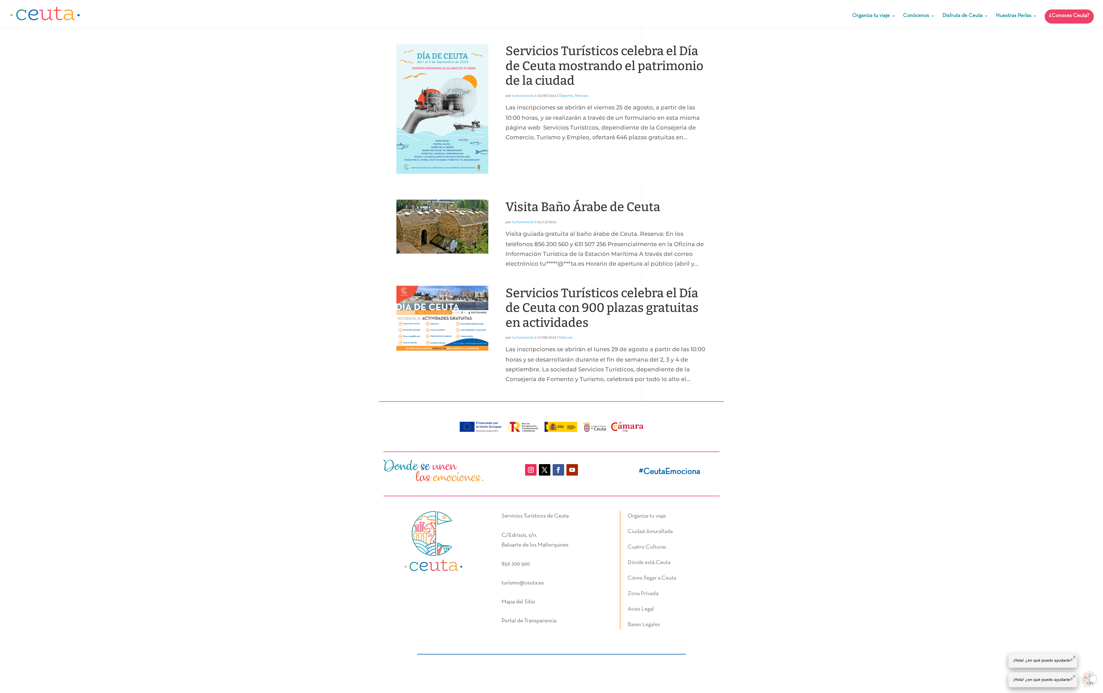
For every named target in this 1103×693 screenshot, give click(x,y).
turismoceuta (523, 96)
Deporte (566, 96)
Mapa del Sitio (518, 602)
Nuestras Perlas (1013, 16)
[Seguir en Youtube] (572, 470)
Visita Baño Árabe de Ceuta (583, 207)
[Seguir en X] (544, 470)
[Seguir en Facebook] (558, 470)
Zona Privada (643, 593)
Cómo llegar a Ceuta (652, 578)
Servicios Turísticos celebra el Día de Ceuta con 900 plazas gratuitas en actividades (602, 308)
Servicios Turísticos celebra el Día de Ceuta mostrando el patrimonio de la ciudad (604, 66)
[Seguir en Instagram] (531, 470)
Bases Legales (644, 624)
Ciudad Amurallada (650, 531)
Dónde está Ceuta (649, 562)
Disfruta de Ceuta (962, 16)
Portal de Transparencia (529, 620)
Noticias (582, 96)
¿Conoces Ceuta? (1069, 15)
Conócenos (916, 16)
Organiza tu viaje (871, 16)
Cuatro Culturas (647, 547)
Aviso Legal (641, 609)
